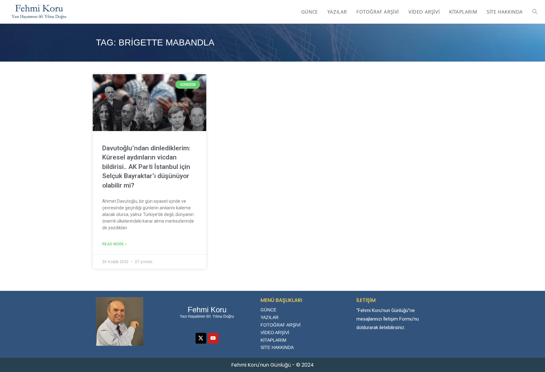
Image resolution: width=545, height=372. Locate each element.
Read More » (114, 244)
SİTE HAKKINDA (277, 347)
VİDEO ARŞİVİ (275, 332)
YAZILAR (269, 317)
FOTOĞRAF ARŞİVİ (281, 324)
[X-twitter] (201, 338)
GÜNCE (268, 309)
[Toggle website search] (535, 11)
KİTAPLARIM (273, 340)
